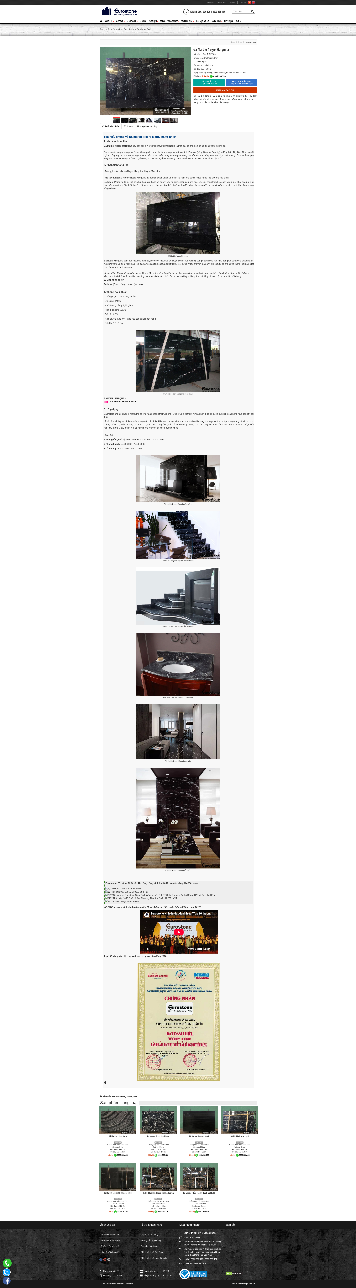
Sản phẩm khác (187, 22)
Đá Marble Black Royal (240, 1136)
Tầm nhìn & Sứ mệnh (110, 1240)
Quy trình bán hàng (149, 1234)
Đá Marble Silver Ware (118, 1136)
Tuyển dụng (228, 21)
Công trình (217, 22)
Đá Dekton (120, 22)
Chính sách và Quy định (151, 1252)
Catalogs (210, 2)
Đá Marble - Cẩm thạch (148, 22)
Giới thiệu (109, 22)
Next (185, 81)
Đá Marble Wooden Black (199, 1136)
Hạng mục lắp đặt (203, 22)
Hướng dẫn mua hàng (150, 1240)
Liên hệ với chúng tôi (109, 1252)
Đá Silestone (132, 22)
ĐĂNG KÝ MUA (209, 82)
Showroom (222, 2)
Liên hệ (242, 2)
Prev (105, 81)
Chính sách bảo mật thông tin (153, 1258)
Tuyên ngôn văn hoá (109, 1246)
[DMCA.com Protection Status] (234, 1273)
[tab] (111, 126)
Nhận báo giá (226, 90)
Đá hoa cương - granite (170, 22)
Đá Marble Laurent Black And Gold (118, 1192)
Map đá (238, 21)
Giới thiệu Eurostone (109, 1234)
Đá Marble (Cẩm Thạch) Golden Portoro (158, 1192)
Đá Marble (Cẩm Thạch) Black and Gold (199, 1192)
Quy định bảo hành (149, 1246)
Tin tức (233, 2)
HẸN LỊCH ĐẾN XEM (242, 82)
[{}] (119, 11)
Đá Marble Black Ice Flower (158, 1136)
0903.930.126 (219, 76)
